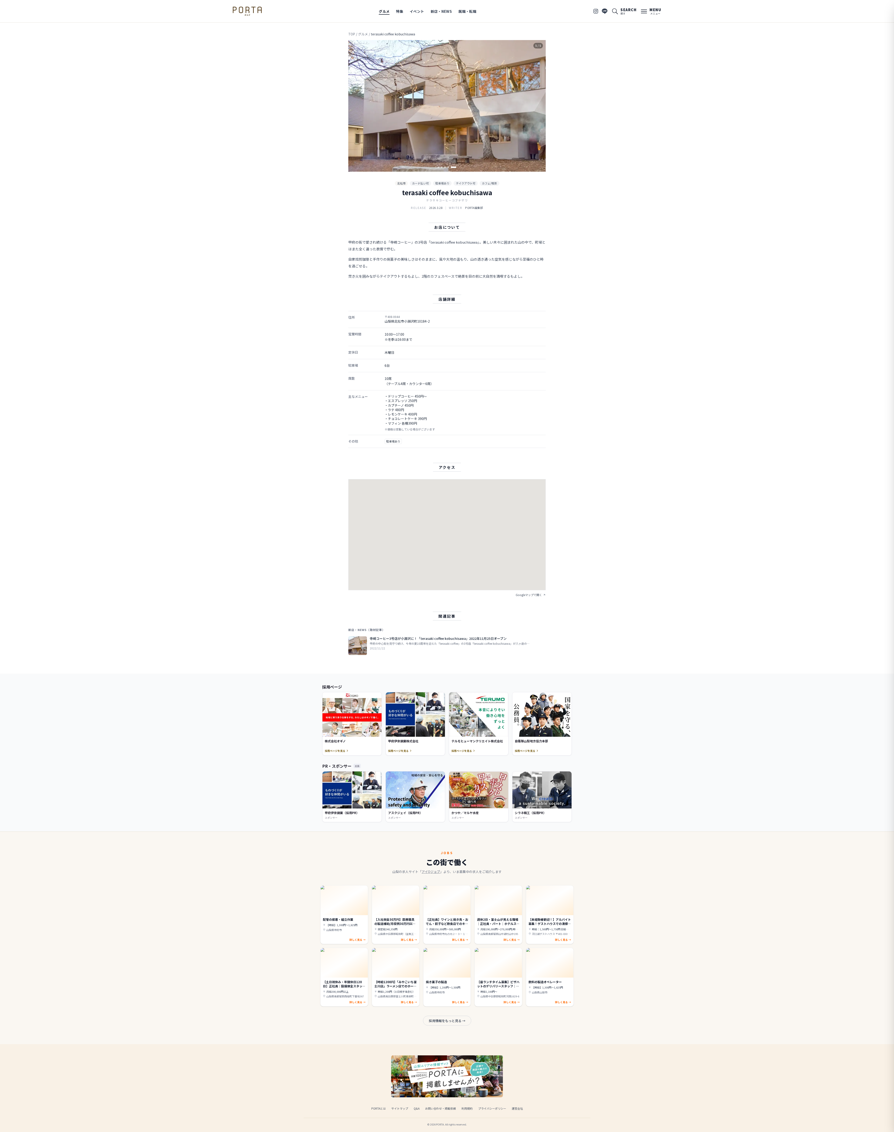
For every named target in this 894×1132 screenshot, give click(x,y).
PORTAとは (378, 1108)
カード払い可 (420, 183)
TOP (351, 34)
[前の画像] (355, 106)
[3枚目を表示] (449, 167)
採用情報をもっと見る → (447, 1020)
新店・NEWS (441, 11)
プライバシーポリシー (492, 1108)
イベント (417, 11)
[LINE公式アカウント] (604, 11)
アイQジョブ (431, 871)
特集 (399, 11)
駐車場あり (442, 183)
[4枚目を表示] (452, 167)
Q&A (417, 1108)
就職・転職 (467, 11)
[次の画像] (538, 106)
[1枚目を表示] (440, 167)
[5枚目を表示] (455, 167)
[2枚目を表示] (446, 167)
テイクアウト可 (465, 183)
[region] (447, 106)
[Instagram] (595, 11)
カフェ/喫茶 (489, 183)
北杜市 (401, 183)
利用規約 (467, 1108)
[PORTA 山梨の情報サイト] (247, 11)
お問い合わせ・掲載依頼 (440, 1108)
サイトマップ (399, 1108)
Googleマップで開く (529, 595)
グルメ (384, 11)
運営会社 (517, 1108)
